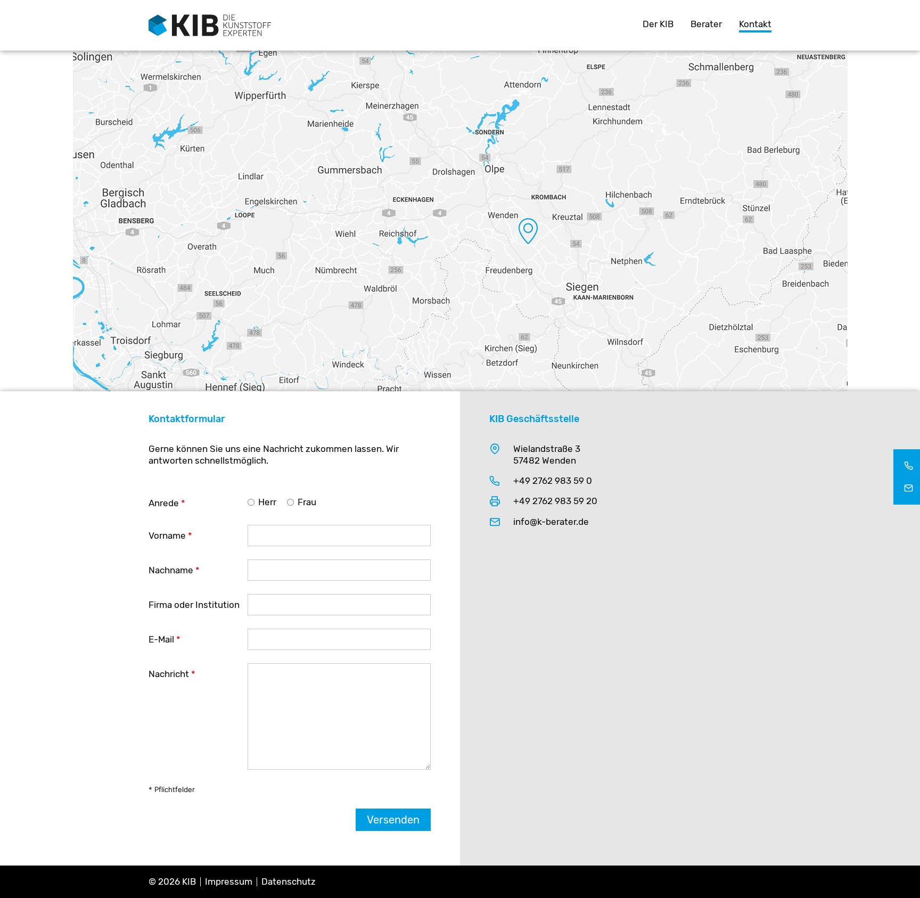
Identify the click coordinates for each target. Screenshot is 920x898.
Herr (267, 502)
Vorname (170, 535)
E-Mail (164, 639)
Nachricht (172, 674)
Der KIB (658, 24)
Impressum (228, 881)
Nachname (174, 570)
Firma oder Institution (194, 604)
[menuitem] (658, 25)
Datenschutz (288, 881)
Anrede (167, 503)
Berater (706, 24)
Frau (307, 502)
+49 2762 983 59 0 (552, 480)
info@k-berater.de (551, 521)
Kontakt (755, 24)
